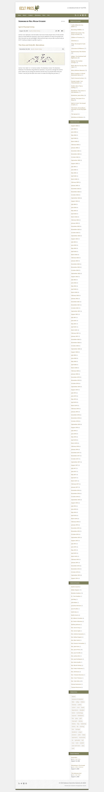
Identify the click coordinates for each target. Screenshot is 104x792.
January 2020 (74, 374)
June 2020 (73, 358)
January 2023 (74, 261)
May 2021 (73, 323)
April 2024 (73, 213)
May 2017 (73, 474)
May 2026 (73, 135)
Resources (38, 15)
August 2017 (74, 465)
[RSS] (75, 15)
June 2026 (73, 132)
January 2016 (74, 525)
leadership (83, 723)
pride (79, 734)
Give (48, 15)
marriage (77, 729)
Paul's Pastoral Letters (77, 78)
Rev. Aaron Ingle (75, 631)
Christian (74, 704)
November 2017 (75, 455)
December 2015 (75, 528)
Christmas (74, 40)
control (73, 707)
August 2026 (74, 125)
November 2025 (75, 154)
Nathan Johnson (75, 624)
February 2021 (75, 333)
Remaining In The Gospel (78, 765)
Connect (30, 15)
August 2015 (74, 540)
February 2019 (75, 408)
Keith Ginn (74, 612)
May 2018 (73, 437)
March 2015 (74, 556)
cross (78, 707)
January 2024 (74, 223)
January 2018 (74, 449)
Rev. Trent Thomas (76, 678)
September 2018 (75, 424)
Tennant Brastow (76, 687)
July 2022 (73, 279)
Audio (56, 31)
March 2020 (74, 367)
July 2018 (73, 430)
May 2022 (73, 286)
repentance (75, 737)
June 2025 (73, 169)
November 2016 (75, 493)
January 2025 (74, 185)
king (78, 723)
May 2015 (73, 550)
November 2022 (75, 267)
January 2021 (74, 336)
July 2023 (73, 242)
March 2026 (74, 141)
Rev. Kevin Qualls (76, 662)
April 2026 (73, 138)
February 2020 (75, 371)
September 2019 (75, 386)
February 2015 (75, 559)
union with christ (76, 745)
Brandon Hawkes (76, 593)
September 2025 (75, 160)
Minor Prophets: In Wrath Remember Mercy (78, 74)
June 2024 (73, 207)
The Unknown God (76, 773)
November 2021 (75, 305)
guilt (80, 718)
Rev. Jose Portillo (76, 653)
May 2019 (73, 399)
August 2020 (74, 352)
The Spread (74, 114)
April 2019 (73, 402)
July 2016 (73, 506)
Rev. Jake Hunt (75, 646)
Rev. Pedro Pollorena (77, 668)
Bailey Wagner (75, 590)
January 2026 (74, 147)
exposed (74, 715)
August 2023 (74, 239)
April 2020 (73, 364)
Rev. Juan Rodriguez (76, 659)
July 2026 (73, 129)
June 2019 (73, 396)
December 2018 (75, 415)
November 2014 (75, 569)
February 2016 (75, 521)
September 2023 (75, 235)
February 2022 (75, 295)
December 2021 (75, 301)
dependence (75, 710)
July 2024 (73, 204)
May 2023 (73, 248)
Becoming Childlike (76, 29)
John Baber (74, 602)
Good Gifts (74, 757)
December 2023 (75, 226)
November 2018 (75, 418)
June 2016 (73, 509)
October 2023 (75, 232)
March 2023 (74, 254)
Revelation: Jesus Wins (77, 95)
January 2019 (74, 411)
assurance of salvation (77, 699)
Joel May (73, 599)
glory (76, 718)
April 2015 (73, 553)
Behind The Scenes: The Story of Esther (77, 33)
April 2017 (73, 477)
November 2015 (75, 531)
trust (73, 743)
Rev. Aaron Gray (75, 627)
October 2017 (75, 459)
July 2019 (73, 393)
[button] (41, 59)
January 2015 (74, 562)
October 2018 (75, 421)
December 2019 (75, 377)
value (83, 745)
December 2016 (75, 490)
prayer (80, 732)
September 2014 (75, 575)
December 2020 (75, 339)
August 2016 (74, 503)
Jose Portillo (74, 608)
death (82, 707)
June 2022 (73, 283)
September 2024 (75, 198)
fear (73, 718)
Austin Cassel (75, 586)
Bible (73, 702)
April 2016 (73, 515)
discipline (82, 710)
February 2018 (75, 446)
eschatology (80, 713)
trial (82, 740)
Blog (44, 15)
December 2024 (75, 188)
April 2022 (73, 289)
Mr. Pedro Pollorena (76, 621)
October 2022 (75, 270)
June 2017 (73, 471)
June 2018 (73, 433)
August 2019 (74, 389)
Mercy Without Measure (78, 70)
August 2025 (74, 163)
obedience (74, 732)
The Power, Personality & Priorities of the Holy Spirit (78, 108)
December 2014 (75, 565)
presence (74, 734)
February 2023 (75, 257)
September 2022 (75, 273)
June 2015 (73, 547)
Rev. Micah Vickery (35, 31)
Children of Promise (76, 37)
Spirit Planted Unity (26, 27)
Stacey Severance (76, 684)
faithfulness (81, 715)
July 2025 (73, 166)
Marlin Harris (74, 615)
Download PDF (58, 31)
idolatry (74, 723)
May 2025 (73, 173)
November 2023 (75, 229)
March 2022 (74, 292)
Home (19, 15)
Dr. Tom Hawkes (75, 596)
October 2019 (75, 383)
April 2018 (73, 440)
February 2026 (75, 144)
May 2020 (73, 361)
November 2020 (75, 342)
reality (83, 734)
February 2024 (75, 220)
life (77, 726)
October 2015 (75, 534)
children (83, 702)
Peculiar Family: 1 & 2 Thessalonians (77, 82)
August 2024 (74, 201)
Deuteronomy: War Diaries (78, 51)
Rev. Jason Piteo (75, 649)
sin (72, 740)
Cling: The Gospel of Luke (78, 44)
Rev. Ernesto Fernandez (77, 643)
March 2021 (74, 330)
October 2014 (75, 572)
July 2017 (73, 468)
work (73, 748)
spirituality (77, 740)
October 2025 (75, 157)
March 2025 (74, 179)
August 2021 (74, 314)
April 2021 (73, 327)
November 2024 (75, 191)
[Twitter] (80, 15)
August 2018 (74, 427)
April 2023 (73, 251)
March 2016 (74, 518)
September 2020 (75, 349)
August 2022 (74, 276)
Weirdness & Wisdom (77, 117)
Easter (73, 713)
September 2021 (75, 311)
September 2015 (75, 537)
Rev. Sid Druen (75, 671)
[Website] (85, 15)
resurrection (82, 737)
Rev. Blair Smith (75, 640)
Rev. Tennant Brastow (77, 675)
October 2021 (75, 308)
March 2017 (74, 481)
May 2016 (73, 512)
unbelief (82, 743)
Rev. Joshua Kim (75, 656)
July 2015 (73, 543)
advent (73, 696)
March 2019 (74, 405)
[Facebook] (83, 15)
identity (80, 721)
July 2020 (73, 355)
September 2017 (75, 462)
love (73, 729)
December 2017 (75, 452)
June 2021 (73, 320)
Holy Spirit (74, 721)
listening (82, 726)
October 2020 (75, 345)
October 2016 (75, 496)
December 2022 (75, 264)
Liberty (73, 726)
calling (77, 702)
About (24, 15)
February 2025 (75, 182)
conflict (79, 704)
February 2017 (75, 484)
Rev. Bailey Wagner (76, 637)
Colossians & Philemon (77, 48)
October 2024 (75, 195)
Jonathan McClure (76, 605)
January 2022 (74, 298)
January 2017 (74, 487)
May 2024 (73, 210)
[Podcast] (78, 15)
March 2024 (74, 217)
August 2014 (74, 578)
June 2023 (73, 245)
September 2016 (75, 499)
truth (77, 743)
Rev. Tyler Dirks (75, 681)
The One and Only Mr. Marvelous (31, 45)
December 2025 (75, 151)
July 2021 (73, 317)
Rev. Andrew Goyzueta (77, 634)
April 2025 (73, 176)
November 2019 (75, 380)
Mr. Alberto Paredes (76, 618)
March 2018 (74, 443)
